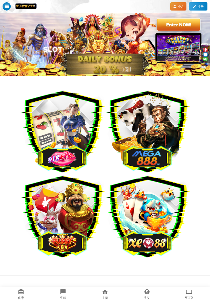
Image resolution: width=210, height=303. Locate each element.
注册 (198, 6)
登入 (178, 6)
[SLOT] (105, 74)
